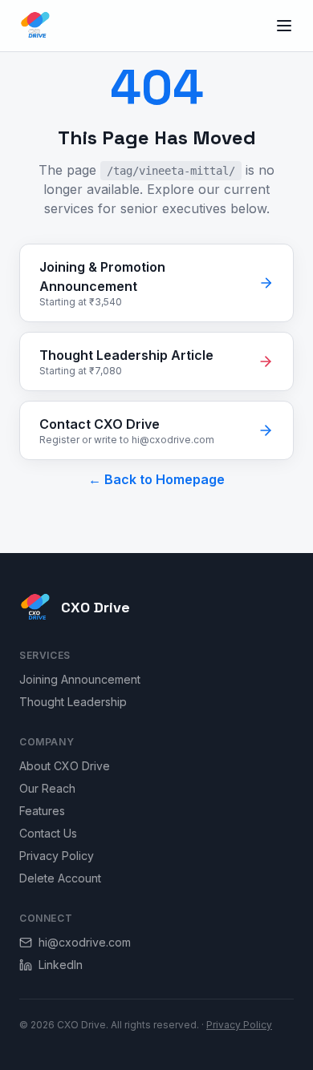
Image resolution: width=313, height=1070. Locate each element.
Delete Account (60, 878)
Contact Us (48, 833)
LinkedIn (61, 964)
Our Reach (47, 788)
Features (42, 811)
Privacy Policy (56, 855)
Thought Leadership (73, 702)
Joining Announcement (79, 679)
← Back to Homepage (156, 479)
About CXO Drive (64, 766)
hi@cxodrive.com (85, 942)
